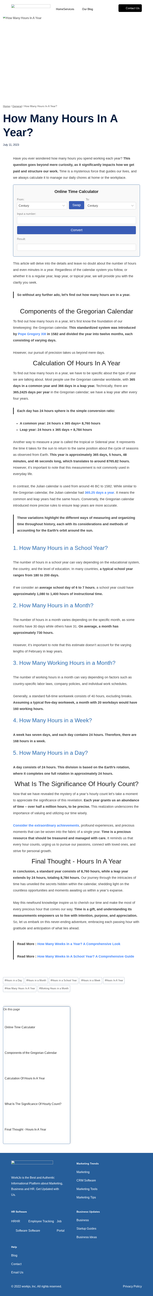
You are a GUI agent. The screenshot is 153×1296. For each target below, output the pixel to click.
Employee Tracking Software (41, 1226)
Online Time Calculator (20, 1027)
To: (87, 199)
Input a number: (26, 213)
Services (68, 9)
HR (13, 1221)
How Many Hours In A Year (20, 988)
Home (59, 9)
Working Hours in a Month (53, 988)
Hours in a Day (13, 980)
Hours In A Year (114, 980)
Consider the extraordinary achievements (46, 825)
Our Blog (87, 9)
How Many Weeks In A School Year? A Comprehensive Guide (85, 956)
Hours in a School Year (64, 980)
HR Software (21, 1226)
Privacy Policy (132, 1286)
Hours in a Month (36, 980)
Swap (76, 205)
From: (20, 199)
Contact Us (133, 8)
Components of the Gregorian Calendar (31, 1052)
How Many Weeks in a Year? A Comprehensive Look (78, 944)
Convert (76, 230)
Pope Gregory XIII (32, 334)
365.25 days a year (99, 492)
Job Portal (61, 1226)
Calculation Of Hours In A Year (25, 1078)
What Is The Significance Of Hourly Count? (33, 1103)
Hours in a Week (90, 980)
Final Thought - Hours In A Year (25, 1129)
